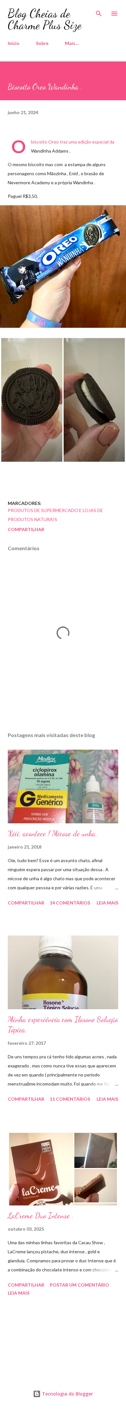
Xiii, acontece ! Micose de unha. (53, 833)
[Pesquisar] (99, 12)
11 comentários (70, 1099)
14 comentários (70, 902)
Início (13, 43)
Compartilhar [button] (26, 529)
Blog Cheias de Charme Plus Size (44, 19)
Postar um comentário (79, 1285)
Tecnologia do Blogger (67, 1394)
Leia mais (107, 902)
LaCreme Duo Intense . (41, 1215)
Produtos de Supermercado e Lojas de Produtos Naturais (55, 515)
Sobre (42, 43)
